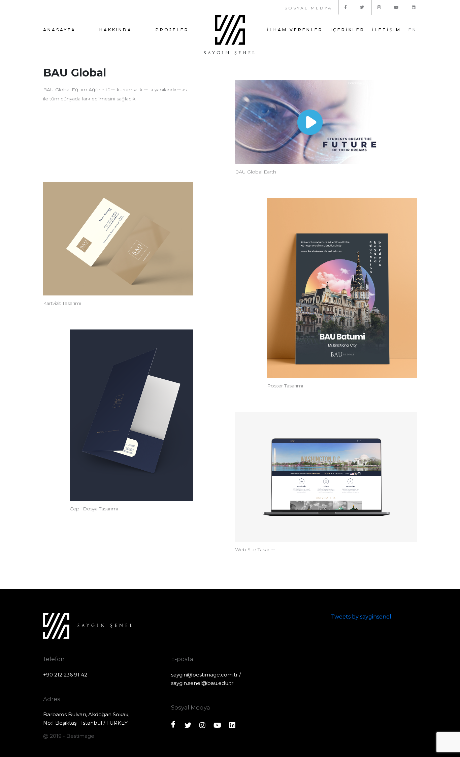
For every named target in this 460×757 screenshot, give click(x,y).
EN (412, 29)
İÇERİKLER (347, 29)
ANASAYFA (59, 29)
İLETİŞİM (386, 29)
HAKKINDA (115, 29)
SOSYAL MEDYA (308, 7)
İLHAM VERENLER (295, 29)
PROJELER (172, 29)
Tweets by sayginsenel (361, 616)
